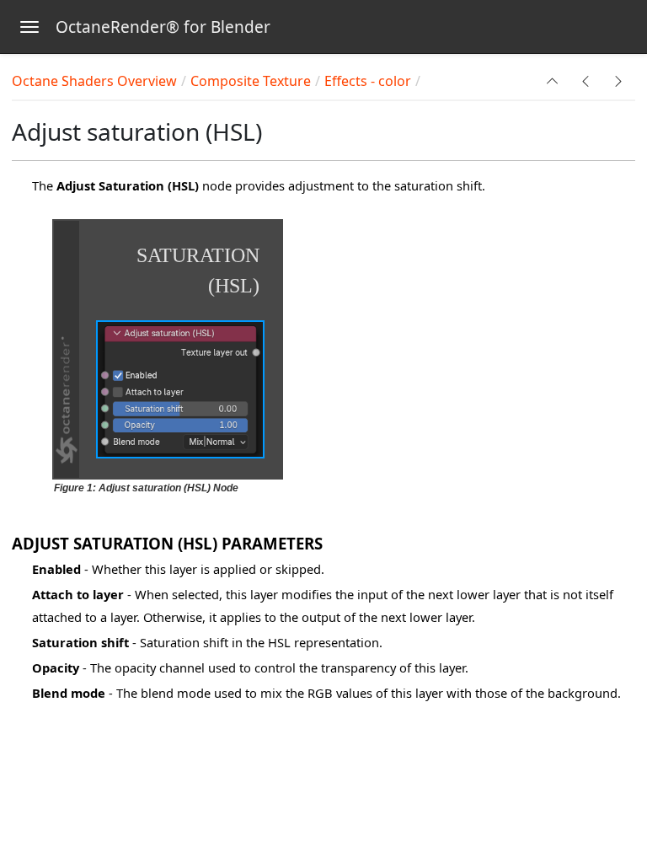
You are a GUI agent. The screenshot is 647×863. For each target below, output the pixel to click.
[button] (552, 81)
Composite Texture (250, 81)
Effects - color (367, 81)
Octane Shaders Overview (94, 81)
